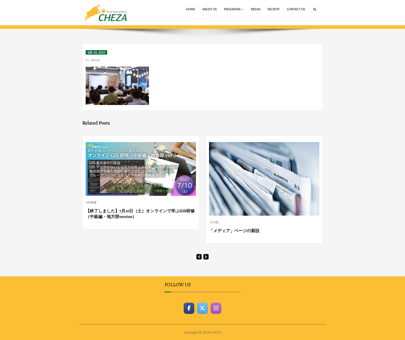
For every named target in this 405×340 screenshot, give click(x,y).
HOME (190, 9)
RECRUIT (274, 9)
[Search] (314, 9)
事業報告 (229, 231)
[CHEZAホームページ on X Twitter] (202, 323)
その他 (104, 222)
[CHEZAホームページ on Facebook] (189, 323)
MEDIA (256, 9)
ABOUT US (209, 9)
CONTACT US (296, 9)
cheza (95, 60)
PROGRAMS (232, 9)
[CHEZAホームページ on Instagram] (216, 323)
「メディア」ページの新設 (125, 231)
